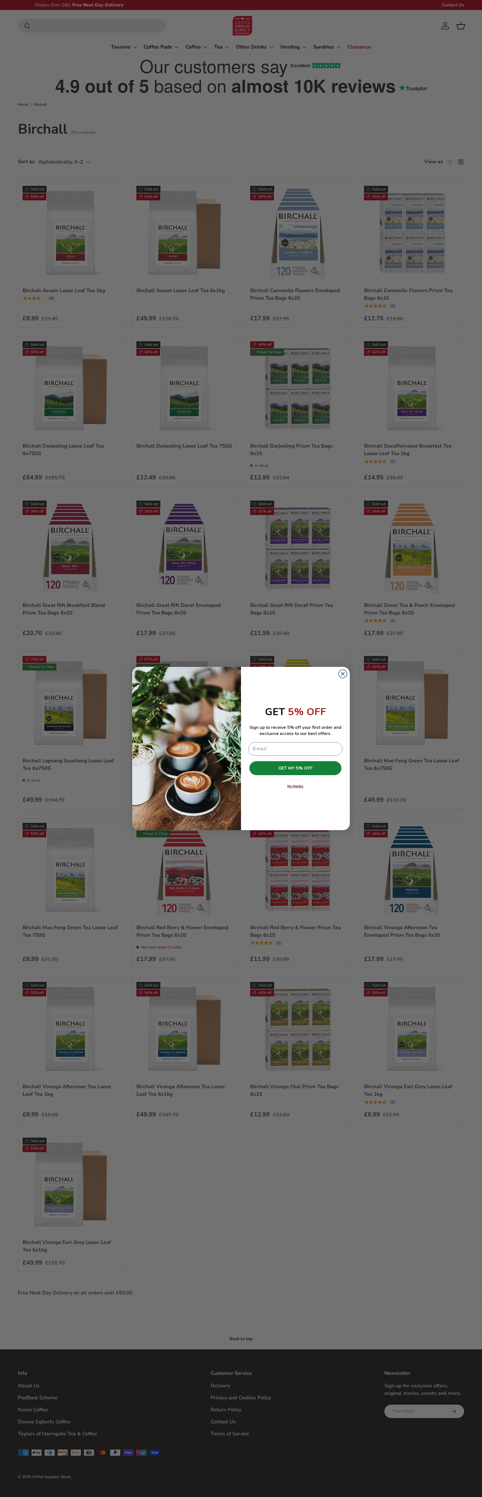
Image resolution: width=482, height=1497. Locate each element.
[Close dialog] (343, 674)
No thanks (295, 786)
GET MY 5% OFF (295, 768)
